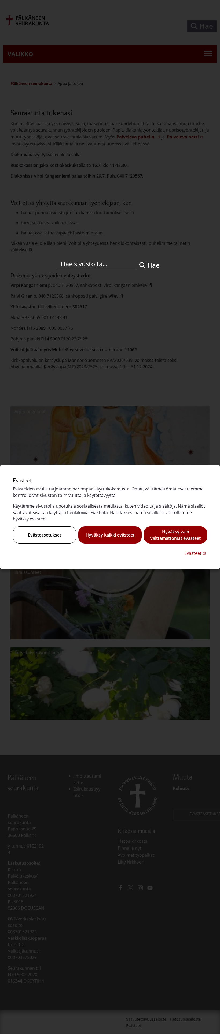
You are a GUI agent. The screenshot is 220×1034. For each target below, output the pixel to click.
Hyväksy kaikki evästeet (110, 535)
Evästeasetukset (44, 535)
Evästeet (195, 553)
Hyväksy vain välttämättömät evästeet (175, 535)
